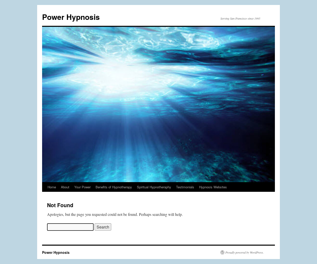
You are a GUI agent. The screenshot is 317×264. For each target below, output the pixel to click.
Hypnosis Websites (213, 187)
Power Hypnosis (71, 16)
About (65, 187)
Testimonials (185, 187)
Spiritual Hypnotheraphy (154, 187)
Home (52, 187)
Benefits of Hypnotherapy (114, 187)
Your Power (82, 187)
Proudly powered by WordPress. (244, 252)
